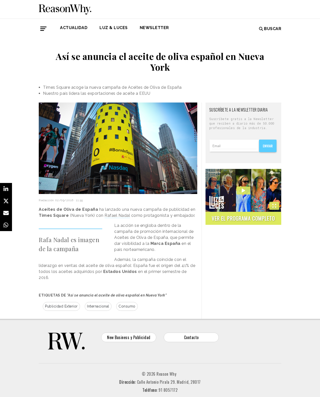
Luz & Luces (114, 27)
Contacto (191, 337)
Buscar (272, 28)
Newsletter (154, 27)
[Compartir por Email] (6, 213)
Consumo (127, 306)
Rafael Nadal (117, 215)
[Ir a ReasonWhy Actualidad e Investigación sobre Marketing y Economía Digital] (65, 8)
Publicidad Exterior (61, 306)
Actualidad (74, 27)
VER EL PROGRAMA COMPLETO (243, 218)
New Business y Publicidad (128, 337)
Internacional (98, 306)
